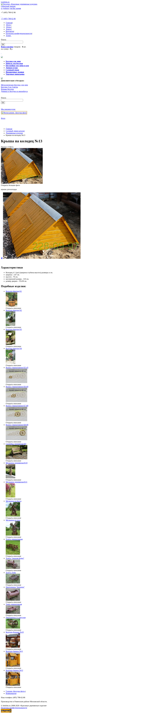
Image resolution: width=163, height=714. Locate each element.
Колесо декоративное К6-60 (17, 387)
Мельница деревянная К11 (16, 482)
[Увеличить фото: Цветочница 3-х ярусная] (13, 628)
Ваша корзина (7, 47)
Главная (9, 23)
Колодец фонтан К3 (14, 329)
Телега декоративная (14, 539)
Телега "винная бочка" (15, 558)
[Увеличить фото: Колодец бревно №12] (13, 685)
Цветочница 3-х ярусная (16, 617)
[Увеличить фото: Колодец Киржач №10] (13, 647)
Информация (11, 693)
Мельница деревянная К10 (16, 463)
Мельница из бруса (13, 501)
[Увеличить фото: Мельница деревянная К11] (10, 497)
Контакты (10, 31)
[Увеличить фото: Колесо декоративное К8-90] (16, 440)
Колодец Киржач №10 (15, 632)
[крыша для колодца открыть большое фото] (22, 183)
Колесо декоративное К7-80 (17, 406)
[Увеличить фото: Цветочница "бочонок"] (13, 600)
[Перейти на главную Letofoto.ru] (19, 4)
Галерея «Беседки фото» (15, 691)
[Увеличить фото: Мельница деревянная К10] (10, 478)
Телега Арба (11, 573)
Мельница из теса (13, 520)
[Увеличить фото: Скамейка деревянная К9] (16, 459)
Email (9, 36)
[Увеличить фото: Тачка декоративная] (13, 613)
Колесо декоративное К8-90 (17, 425)
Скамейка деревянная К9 (16, 444)
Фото (8, 25)
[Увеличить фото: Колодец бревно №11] (13, 666)
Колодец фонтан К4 (14, 348)
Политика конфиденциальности (19, 33)
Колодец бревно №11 (14, 651)
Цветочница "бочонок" (15, 587)
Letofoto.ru (5, 2)
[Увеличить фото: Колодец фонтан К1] (11, 306)
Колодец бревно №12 (14, 670)
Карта (8, 29)
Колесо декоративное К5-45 (17, 368)
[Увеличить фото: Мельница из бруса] (13, 516)
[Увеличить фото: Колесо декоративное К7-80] (16, 420)
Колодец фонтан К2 (14, 310)
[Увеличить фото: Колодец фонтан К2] (10, 325)
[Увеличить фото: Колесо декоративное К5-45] (16, 382)
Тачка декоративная (14, 604)
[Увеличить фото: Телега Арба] (13, 583)
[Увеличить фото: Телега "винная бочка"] (13, 568)
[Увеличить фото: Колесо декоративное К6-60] (16, 401)
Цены (8, 27)
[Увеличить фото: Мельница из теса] (13, 535)
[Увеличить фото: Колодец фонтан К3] (10, 344)
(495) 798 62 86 (8, 19)
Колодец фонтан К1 (14, 291)
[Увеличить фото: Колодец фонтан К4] (10, 363)
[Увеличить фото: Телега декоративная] (13, 554)
